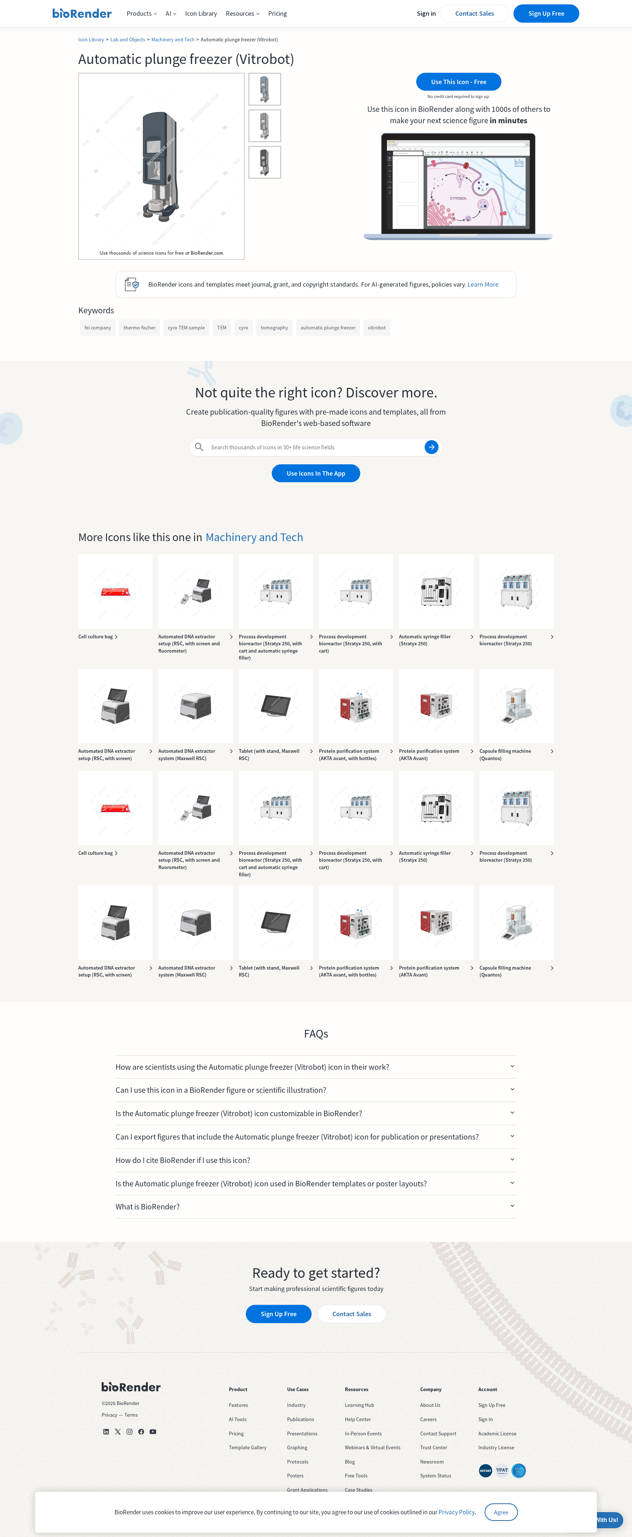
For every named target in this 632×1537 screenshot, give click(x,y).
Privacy (109, 1415)
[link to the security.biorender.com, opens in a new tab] (485, 1471)
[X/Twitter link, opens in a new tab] (117, 1431)
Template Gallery (248, 1447)
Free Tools (356, 1475)
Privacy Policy (456, 1512)
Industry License (496, 1447)
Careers (428, 1419)
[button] (142, 13)
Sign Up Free (546, 13)
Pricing (277, 13)
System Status (435, 1475)
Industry (296, 1405)
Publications (300, 1419)
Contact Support (438, 1433)
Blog (350, 1461)
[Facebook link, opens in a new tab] (141, 1431)
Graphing (297, 1447)
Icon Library (201, 13)
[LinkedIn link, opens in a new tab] (106, 1431)
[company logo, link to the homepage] (82, 13)
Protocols (297, 1461)
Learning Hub (359, 1405)
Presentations (302, 1433)
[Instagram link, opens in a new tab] (129, 1431)
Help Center (358, 1419)
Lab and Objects (127, 39)
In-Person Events (363, 1433)
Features (238, 1405)
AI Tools (238, 1419)
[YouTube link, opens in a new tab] (152, 1431)
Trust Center (433, 1447)
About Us (430, 1405)
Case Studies (358, 1490)
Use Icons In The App (316, 473)
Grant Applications (307, 1490)
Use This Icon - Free (458, 82)
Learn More (483, 284)
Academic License (497, 1433)
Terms (131, 1415)
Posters (295, 1475)
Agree (501, 1512)
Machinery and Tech (173, 39)
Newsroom (432, 1461)
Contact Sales (474, 13)
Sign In (485, 1419)
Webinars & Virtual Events (372, 1447)
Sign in (426, 13)
